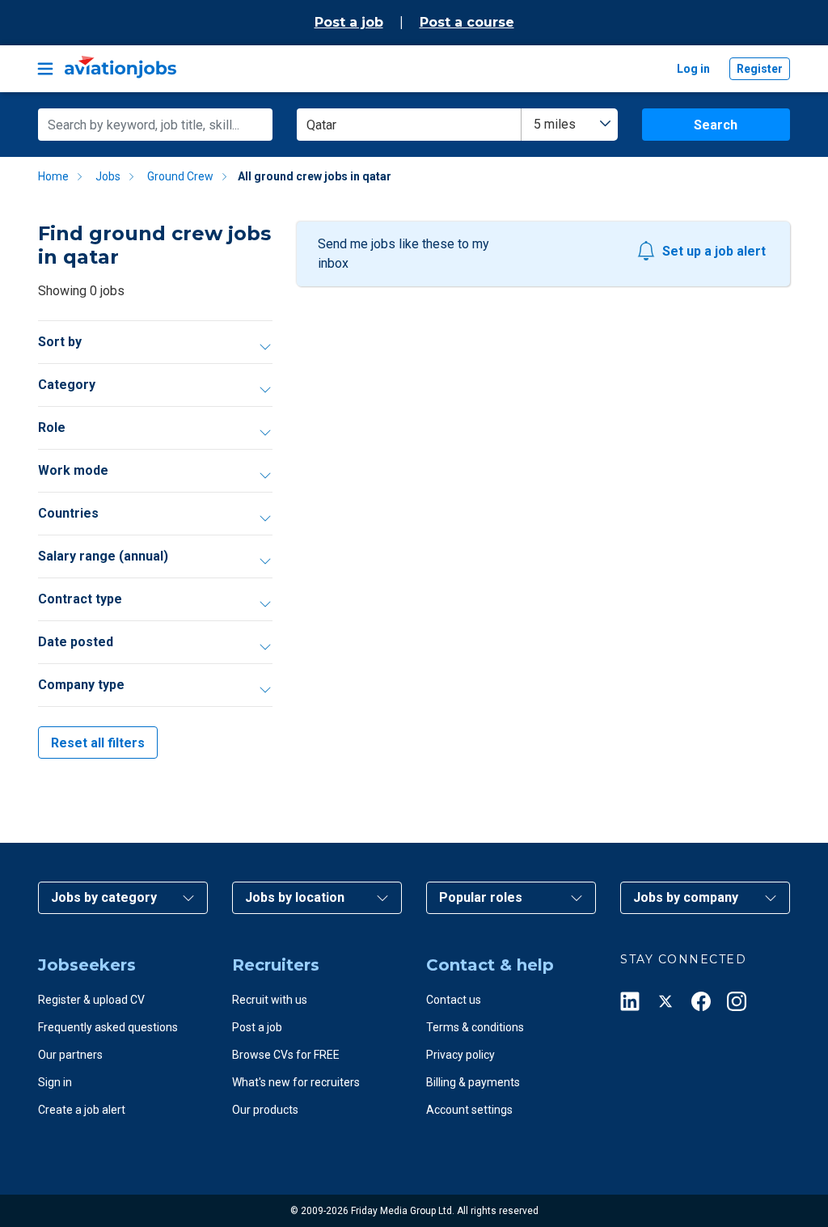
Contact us (453, 999)
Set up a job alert (714, 251)
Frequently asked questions (108, 1027)
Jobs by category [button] (104, 897)
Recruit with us (269, 999)
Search (715, 125)
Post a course (467, 22)
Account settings (469, 1109)
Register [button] (760, 68)
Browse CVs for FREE (286, 1054)
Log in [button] (693, 68)
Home (53, 176)
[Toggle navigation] (45, 69)
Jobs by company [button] (685, 897)
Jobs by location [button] (294, 897)
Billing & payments (473, 1082)
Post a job (349, 22)
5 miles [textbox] (555, 124)
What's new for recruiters (296, 1082)
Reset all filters (98, 743)
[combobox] (570, 124)
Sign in (55, 1082)
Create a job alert (81, 1109)
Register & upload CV (91, 999)
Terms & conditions (475, 1027)
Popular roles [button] (480, 897)
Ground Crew (180, 176)
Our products (265, 1109)
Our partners (70, 1054)
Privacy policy (460, 1054)
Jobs (107, 176)
